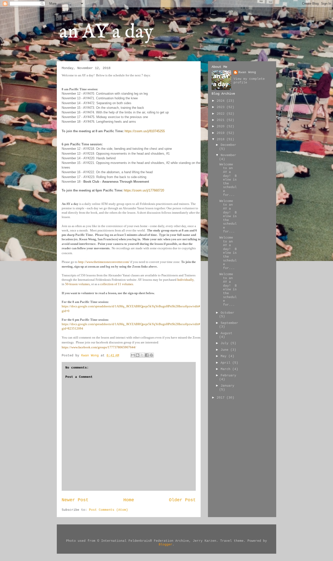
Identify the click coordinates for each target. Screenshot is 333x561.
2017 (221, 398)
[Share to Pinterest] (151, 355)
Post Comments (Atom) (108, 510)
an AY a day (106, 32)
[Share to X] (142, 355)
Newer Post (75, 500)
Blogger (165, 544)
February (228, 375)
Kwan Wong (247, 72)
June (225, 350)
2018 (221, 139)
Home (128, 500)
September (229, 323)
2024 (221, 101)
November (228, 155)
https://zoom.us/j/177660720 (144, 190)
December (228, 145)
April (226, 363)
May (224, 356)
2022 (221, 114)
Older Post (182, 500)
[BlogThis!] (137, 355)
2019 (221, 133)
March (226, 369)
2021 (221, 120)
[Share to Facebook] (146, 355)
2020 (221, 126)
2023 (221, 107)
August (226, 333)
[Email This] (132, 355)
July (225, 343)
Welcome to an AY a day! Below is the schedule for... (228, 180)
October (227, 313)
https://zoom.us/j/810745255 (145, 131)
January (227, 386)
